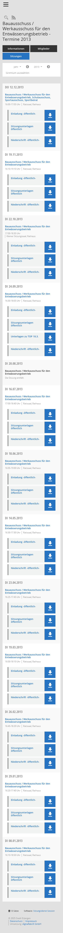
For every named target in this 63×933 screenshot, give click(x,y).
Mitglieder (44, 48)
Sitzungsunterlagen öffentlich (22, 128)
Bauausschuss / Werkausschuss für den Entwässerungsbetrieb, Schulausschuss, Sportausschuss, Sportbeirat (28, 97)
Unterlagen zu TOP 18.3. (24, 336)
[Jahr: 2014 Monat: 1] (48, 67)
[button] (50, 115)
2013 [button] (37, 66)
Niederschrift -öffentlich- (25, 140)
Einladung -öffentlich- (23, 113)
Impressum (31, 921)
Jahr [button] (16, 66)
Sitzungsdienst (44, 910)
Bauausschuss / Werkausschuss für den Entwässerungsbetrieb (27, 163)
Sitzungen (16, 56)
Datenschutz (16, 921)
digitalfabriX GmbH (31, 923)
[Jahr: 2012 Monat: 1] (27, 67)
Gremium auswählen (17, 72)
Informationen (16, 48)
